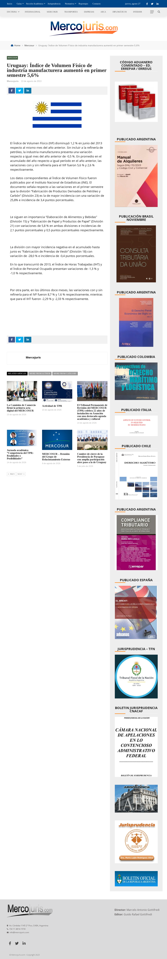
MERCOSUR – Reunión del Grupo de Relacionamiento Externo (56, 457)
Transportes (70, 12)
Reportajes (83, 3)
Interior (137, 12)
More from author (40, 373)
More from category (65, 373)
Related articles (17, 373)
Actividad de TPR (52, 406)
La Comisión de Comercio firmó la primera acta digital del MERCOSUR (21, 408)
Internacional (32, 12)
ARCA (103, 12)
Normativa (69, 3)
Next (19, 474)
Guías (19, 3)
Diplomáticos (120, 12)
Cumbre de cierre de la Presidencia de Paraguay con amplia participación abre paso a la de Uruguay (91, 458)
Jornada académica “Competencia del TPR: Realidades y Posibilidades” (20, 454)
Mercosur (52, 12)
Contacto (96, 3)
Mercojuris (13, 81)
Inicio (9, 3)
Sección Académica (34, 3)
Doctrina (12, 12)
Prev (12, 474)
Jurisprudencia (54, 3)
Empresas (89, 12)
